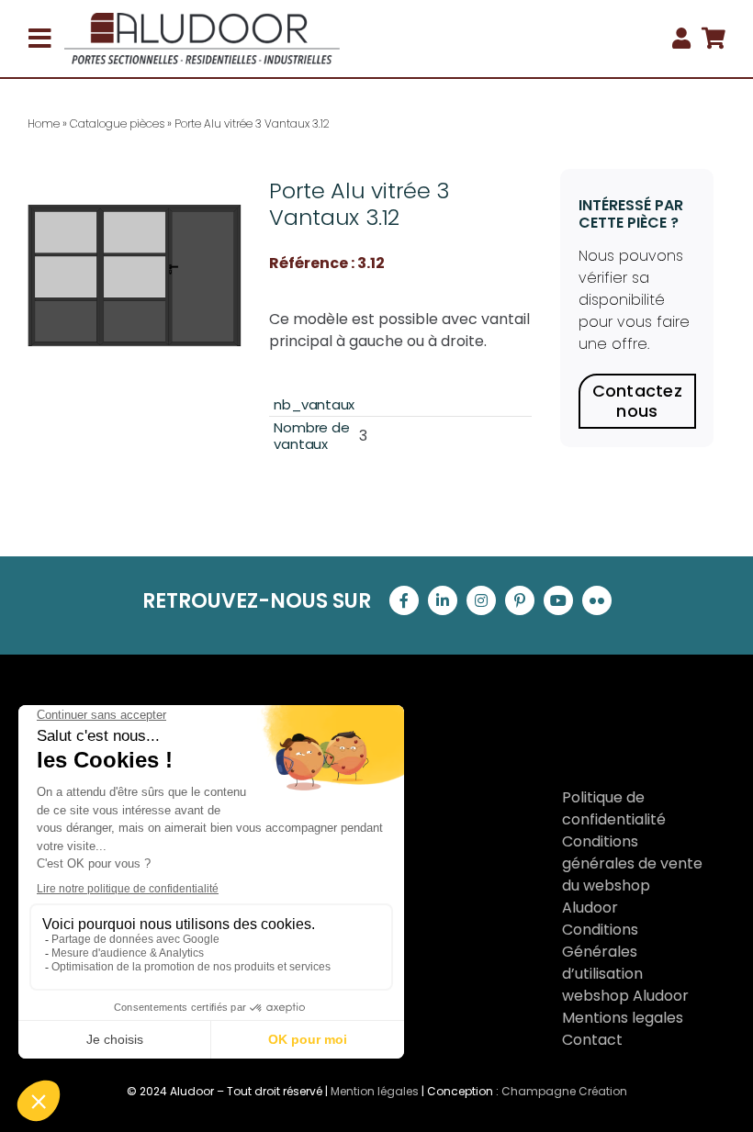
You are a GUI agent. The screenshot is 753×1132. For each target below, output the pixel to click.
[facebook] (404, 600)
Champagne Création (564, 1091)
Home (44, 123)
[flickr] (597, 600)
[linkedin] (442, 600)
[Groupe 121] (202, 19)
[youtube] (558, 600)
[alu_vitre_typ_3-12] (135, 276)
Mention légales (375, 1091)
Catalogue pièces (117, 123)
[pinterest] (519, 600)
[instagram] (481, 600)
